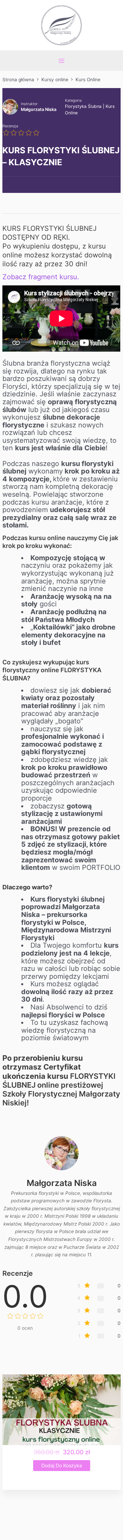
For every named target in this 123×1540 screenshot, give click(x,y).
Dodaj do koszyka (61, 1465)
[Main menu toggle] (61, 60)
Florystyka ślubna (83, 106)
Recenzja (10, 126)
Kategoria (73, 100)
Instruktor (29, 103)
